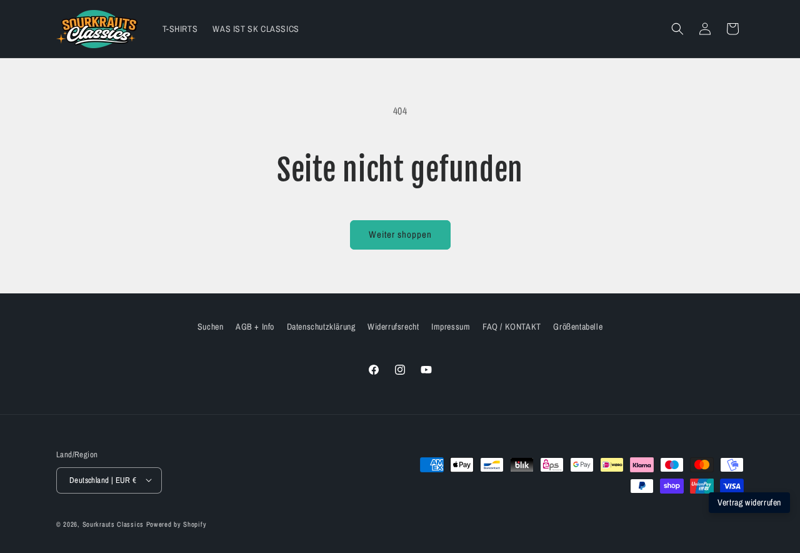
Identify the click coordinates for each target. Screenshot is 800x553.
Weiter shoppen (400, 234)
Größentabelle (577, 326)
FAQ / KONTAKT (511, 326)
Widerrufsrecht (393, 326)
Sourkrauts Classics (113, 523)
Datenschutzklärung (321, 326)
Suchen (211, 326)
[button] (677, 29)
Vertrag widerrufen (749, 502)
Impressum (450, 326)
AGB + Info (255, 326)
